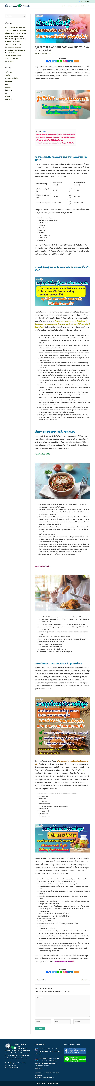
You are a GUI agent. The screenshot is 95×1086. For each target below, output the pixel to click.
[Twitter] (54, 61)
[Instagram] (65, 61)
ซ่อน (44, 131)
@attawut (15, 1068)
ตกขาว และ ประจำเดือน (11, 78)
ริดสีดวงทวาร (8, 90)
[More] (76, 61)
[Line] (59, 61)
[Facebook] (48, 61)
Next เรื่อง (86, 980)
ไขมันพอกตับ (8, 99)
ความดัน (7, 75)
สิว (6, 93)
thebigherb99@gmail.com (18, 1063)
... (42, 1054)
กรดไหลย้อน (8, 72)
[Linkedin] (70, 61)
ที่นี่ (73, 961)
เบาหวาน (7, 96)
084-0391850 (85, 1)
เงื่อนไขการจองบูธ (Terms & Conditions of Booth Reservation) (13, 58)
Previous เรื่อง (40, 980)
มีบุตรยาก (8, 87)
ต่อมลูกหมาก (8, 81)
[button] (89, 5)
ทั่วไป (6, 84)
